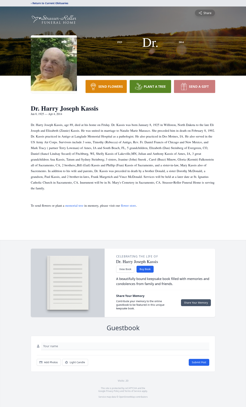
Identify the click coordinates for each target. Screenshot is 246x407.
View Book (125, 269)
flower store (128, 205)
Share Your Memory (196, 302)
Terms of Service (132, 391)
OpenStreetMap (127, 396)
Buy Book (145, 269)
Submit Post (199, 362)
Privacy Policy (113, 391)
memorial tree (74, 205)
